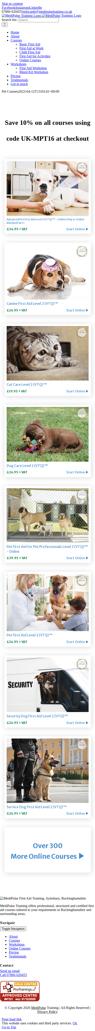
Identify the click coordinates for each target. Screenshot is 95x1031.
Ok (75, 1023)
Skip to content (12, 4)
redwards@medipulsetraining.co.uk (47, 11)
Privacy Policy (47, 1012)
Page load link (12, 1019)
